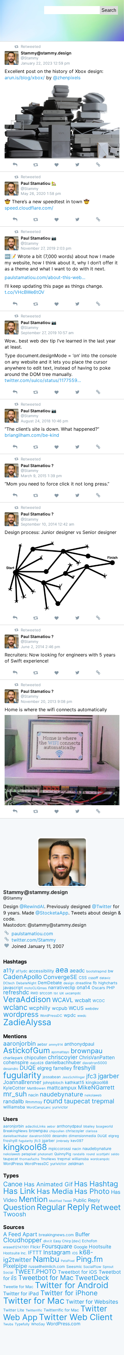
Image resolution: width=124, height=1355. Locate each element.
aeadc (77, 970)
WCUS (76, 1008)
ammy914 (56, 1045)
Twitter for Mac (33, 1301)
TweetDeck (92, 1277)
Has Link (19, 1191)
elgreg (44, 1068)
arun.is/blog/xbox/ (25, 77)
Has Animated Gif (48, 1184)
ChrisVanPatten (97, 1057)
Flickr (35, 1247)
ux (61, 993)
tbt (56, 993)
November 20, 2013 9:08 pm (46, 701)
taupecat (77, 1101)
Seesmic (74, 1266)
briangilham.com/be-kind (32, 435)
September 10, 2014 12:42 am (47, 524)
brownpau (86, 1051)
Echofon (89, 1241)
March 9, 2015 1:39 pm (41, 475)
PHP (110, 987)
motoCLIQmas (35, 988)
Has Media (55, 1191)
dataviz (104, 978)
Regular (51, 1207)
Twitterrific (34, 1310)
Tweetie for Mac (18, 1286)
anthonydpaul (79, 1044)
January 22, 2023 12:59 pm (45, 63)
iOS (75, 1253)
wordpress (21, 1014)
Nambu (46, 1259)
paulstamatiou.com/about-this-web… (45, 277)
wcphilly (39, 1008)
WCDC (99, 1000)
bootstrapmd (96, 971)
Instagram (57, 1252)
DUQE (28, 1067)
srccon (46, 993)
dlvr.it (47, 1241)
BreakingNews (15, 1131)
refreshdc (16, 992)
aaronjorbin (19, 1043)
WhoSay (38, 1324)
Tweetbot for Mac (46, 1278)
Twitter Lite (13, 1310)
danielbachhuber (63, 1062)
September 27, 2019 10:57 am (47, 332)
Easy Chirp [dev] (66, 1241)
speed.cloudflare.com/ (29, 208)
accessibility (41, 971)
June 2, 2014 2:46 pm (40, 646)
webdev (92, 1008)
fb (95, 983)
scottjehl (103, 1154)
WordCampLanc (39, 1107)
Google (80, 1246)
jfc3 (91, 1076)
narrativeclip (61, 987)
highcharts (107, 983)
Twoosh (14, 1214)
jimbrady (62, 1141)
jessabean (52, 1076)
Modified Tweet (60, 1201)
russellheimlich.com (47, 1266)
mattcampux (61, 1088)
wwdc (81, 1016)
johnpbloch (53, 1082)
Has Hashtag (96, 1183)
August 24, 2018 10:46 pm (44, 421)
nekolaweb (93, 1095)
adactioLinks (35, 1126)
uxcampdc (73, 993)
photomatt (45, 1154)
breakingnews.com (56, 1234)
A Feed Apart (20, 1234)
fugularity (22, 1075)
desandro (10, 1068)
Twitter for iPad (21, 1293)
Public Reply (86, 1200)
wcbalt (83, 1000)
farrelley (62, 1068)
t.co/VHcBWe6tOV (24, 292)
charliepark (13, 1057)
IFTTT (35, 1252)
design (68, 983)
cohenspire (16, 1062)
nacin (33, 1094)
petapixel (29, 1154)
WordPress (13, 1163)
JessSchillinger (73, 1077)
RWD (34, 993)
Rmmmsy (33, 1102)
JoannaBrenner (22, 1082)
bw (110, 971)
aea (61, 969)
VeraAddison (27, 999)
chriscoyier (63, 1057)
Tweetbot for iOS (77, 1272)
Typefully (22, 1324)
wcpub (59, 1008)
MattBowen (36, 1088)
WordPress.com (63, 1323)
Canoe (12, 1184)
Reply (78, 1207)
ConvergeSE (60, 977)
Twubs (8, 1324)
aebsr (42, 1044)
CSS (83, 977)
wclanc (15, 1007)
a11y (8, 970)
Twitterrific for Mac (61, 1310)
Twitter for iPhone (69, 1293)
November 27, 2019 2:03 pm (46, 248)
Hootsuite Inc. (15, 1253)
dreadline (83, 983)
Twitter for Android (71, 1285)
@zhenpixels (66, 77)
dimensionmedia (82, 1136)
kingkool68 (97, 1082)
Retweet (106, 1207)
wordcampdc (100, 1159)
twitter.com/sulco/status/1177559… (43, 380)
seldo (115, 1154)
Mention (33, 1199)
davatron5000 (94, 1063)
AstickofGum (26, 1050)
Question (19, 1207)
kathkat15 (74, 1082)
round (53, 1101)
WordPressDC (51, 1015)
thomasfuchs (29, 1159)
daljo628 (37, 1063)
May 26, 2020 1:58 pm (41, 193)
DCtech (9, 983)
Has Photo (92, 1191)
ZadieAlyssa (27, 1022)
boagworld (104, 1126)
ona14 (83, 987)
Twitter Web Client (76, 1317)
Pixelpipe (15, 1265)
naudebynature (61, 1094)
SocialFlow (92, 1266)
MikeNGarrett (96, 1087)
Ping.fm (89, 1259)
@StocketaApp (51, 913)
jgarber (108, 1076)
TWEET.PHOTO (36, 1271)
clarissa (91, 1131)
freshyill (84, 1067)
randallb (13, 1101)
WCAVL (62, 1000)
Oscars (98, 987)
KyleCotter (14, 1088)
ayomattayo (60, 1052)
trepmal (103, 1101)
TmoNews (48, 1159)
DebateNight (26, 983)
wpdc (70, 1015)
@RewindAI (32, 906)
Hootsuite (100, 1246)
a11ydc (21, 971)
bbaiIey (89, 1126)
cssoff (93, 978)
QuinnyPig (62, 1154)
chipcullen (35, 1057)
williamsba (14, 1107)
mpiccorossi (59, 1148)
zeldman (76, 1163)
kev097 (77, 1140)
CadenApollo (22, 977)
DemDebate (50, 982)
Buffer (82, 1234)
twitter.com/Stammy (34, 940)
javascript (13, 987)
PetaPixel (68, 1261)
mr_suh (15, 1094)
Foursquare (57, 1246)
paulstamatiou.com (32, 933)
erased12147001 (16, 1247)
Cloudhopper (22, 1240)
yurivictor (60, 1107)
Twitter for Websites (92, 1301)
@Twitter (102, 906)
